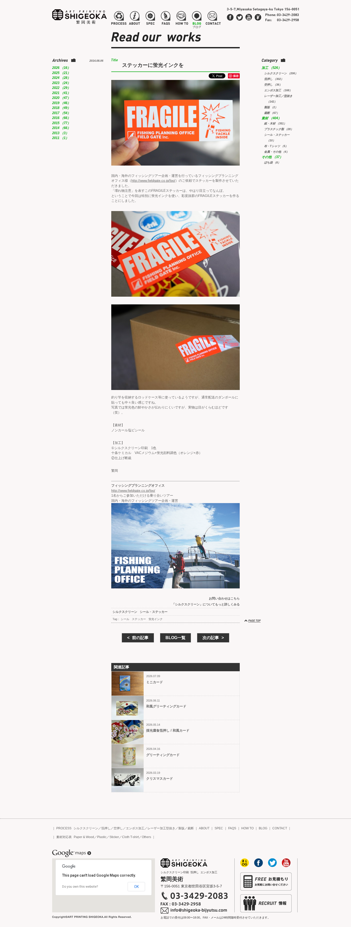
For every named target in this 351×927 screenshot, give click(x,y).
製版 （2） (271, 107)
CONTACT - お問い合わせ (213, 19)
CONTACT (279, 828)
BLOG (263, 828)
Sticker (114, 837)
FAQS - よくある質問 (165, 19)
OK (136, 887)
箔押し (105, 828)
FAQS (232, 828)
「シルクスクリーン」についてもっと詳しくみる (206, 604)
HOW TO (247, 828)
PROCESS (63, 828)
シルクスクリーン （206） (281, 73)
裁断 (191, 828)
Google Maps (71, 853)
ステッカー (139, 619)
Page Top (253, 621)
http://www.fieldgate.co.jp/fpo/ (153, 181)
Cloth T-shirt (130, 837)
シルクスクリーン (125, 612)
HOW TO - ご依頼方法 (181, 19)
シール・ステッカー (154, 612)
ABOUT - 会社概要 (134, 19)
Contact (258, 17)
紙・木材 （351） (275, 123)
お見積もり (266, 881)
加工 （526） (271, 68)
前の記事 (140, 637)
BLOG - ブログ (196, 19)
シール (125, 619)
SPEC (219, 828)
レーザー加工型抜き (161, 828)
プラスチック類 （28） (278, 129)
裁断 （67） (271, 112)
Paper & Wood (84, 837)
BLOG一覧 (175, 637)
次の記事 (210, 637)
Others (146, 837)
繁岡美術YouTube (248, 17)
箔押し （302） (274, 78)
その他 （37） (272, 157)
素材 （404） (271, 118)
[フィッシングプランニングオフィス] (175, 545)
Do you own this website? (80, 886)
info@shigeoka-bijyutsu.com (194, 910)
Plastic (101, 837)
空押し (118, 828)
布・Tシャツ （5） (276, 146)
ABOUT (204, 828)
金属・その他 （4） (276, 151)
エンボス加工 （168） (278, 90)
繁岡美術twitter (239, 17)
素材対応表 (64, 837)
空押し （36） (273, 84)
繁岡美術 (79, 16)
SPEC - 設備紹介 (149, 19)
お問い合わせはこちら (224, 598)
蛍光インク (156, 619)
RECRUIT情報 (266, 903)
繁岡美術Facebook (230, 17)
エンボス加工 (135, 828)
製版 (181, 828)
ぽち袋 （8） (272, 162)
